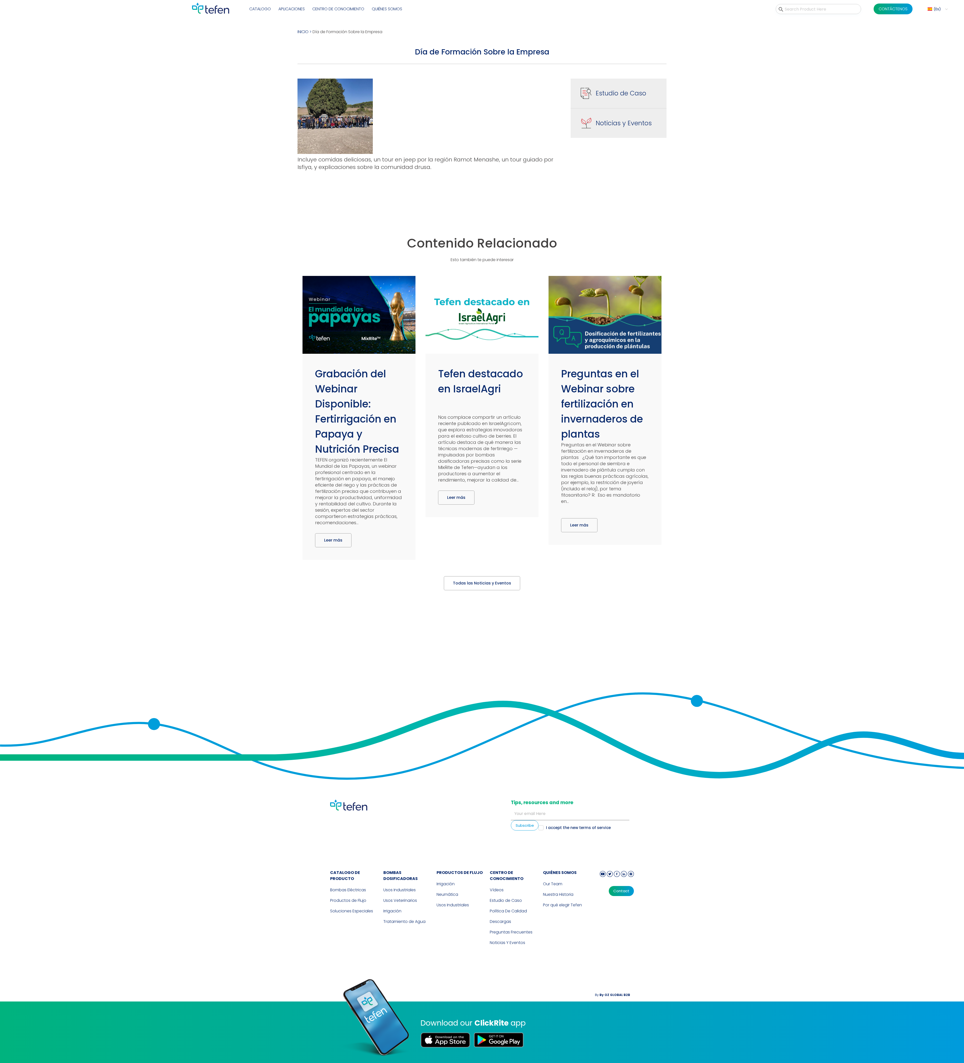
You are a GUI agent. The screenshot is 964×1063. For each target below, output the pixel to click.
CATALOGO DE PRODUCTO (345, 875)
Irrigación (392, 911)
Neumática (447, 894)
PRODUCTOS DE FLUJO (460, 872)
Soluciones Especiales (351, 911)
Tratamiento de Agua (404, 921)
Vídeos (497, 890)
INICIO (303, 32)
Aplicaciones (291, 9)
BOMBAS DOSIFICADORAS (400, 875)
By (612, 995)
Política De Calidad (508, 911)
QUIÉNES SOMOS (560, 872)
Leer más (333, 540)
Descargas (500, 921)
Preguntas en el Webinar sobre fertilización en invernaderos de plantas (602, 404)
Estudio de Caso (621, 93)
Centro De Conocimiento (338, 9)
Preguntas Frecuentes (511, 932)
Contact (621, 891)
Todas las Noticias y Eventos (482, 583)
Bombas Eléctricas (348, 890)
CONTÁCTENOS (893, 9)
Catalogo (260, 9)
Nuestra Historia (558, 894)
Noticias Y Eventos (507, 943)
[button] (937, 9)
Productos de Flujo (348, 900)
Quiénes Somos (387, 9)
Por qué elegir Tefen (562, 905)
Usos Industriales (399, 890)
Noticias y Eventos (624, 123)
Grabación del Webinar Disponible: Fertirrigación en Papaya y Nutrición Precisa (357, 411)
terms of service (595, 827)
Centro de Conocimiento (506, 875)
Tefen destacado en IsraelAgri (480, 381)
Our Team (552, 884)
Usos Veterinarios (400, 900)
